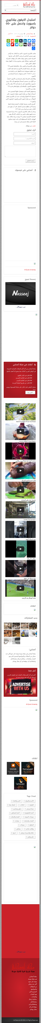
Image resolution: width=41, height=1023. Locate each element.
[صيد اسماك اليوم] (20, 529)
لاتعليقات (18, 36)
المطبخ (32, 825)
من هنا (29, 392)
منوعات (22, 825)
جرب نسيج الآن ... (20, 952)
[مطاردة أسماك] (20, 549)
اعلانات (22, 805)
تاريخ (14, 833)
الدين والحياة (16, 801)
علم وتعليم (31, 837)
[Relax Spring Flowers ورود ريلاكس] (20, 451)
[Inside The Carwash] (20, 509)
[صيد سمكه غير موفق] (20, 568)
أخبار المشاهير (15, 813)
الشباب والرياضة (29, 821)
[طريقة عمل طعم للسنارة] (20, 490)
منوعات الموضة (29, 817)
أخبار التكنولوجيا (29, 813)
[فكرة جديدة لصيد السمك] (20, 470)
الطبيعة (31, 805)
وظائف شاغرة (30, 829)
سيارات (17, 821)
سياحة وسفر (30, 809)
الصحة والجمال (15, 817)
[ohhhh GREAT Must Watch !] (20, 431)
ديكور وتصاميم (17, 809)
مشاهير (18, 829)
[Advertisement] (20, 236)
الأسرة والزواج (29, 801)
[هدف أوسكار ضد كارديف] (20, 588)
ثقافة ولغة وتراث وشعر (27, 833)
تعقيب (34, 126)
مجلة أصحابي (29, 34)
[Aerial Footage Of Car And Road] (20, 411)
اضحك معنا (12, 805)
